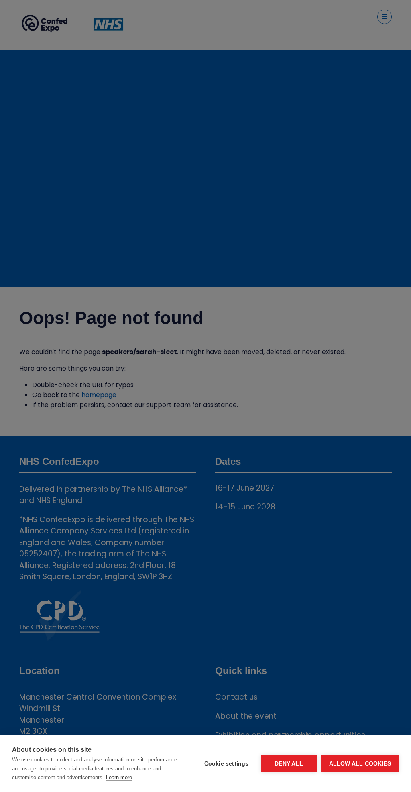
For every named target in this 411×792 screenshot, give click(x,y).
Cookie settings (226, 764)
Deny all (289, 764)
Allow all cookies (360, 764)
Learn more (119, 777)
